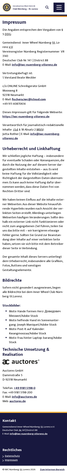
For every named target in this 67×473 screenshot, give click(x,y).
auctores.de (17, 401)
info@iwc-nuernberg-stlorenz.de (34, 64)
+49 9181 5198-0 (24, 388)
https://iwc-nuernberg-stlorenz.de (25, 116)
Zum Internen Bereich (52, 469)
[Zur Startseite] (21, 7)
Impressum (11, 460)
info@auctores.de (24, 396)
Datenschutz (12, 456)
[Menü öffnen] (59, 7)
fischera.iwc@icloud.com (29, 99)
